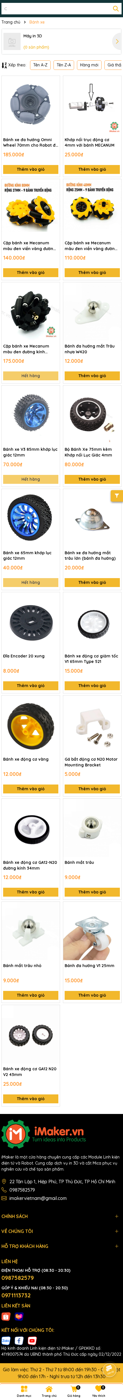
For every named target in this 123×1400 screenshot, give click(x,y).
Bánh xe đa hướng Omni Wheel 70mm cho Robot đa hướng (30, 142)
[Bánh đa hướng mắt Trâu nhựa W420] (92, 311)
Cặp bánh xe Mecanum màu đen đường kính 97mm (26, 349)
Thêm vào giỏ (31, 169)
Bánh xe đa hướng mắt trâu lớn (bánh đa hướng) (90, 555)
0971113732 (16, 1295)
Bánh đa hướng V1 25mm (89, 965)
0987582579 (22, 1190)
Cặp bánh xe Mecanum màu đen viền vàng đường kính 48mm (91, 246)
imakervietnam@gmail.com (38, 1198)
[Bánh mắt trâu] (92, 828)
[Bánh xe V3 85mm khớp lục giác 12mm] (31, 415)
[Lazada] (19, 1316)
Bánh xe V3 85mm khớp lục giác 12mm (30, 452)
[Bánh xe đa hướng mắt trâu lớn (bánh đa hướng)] (92, 518)
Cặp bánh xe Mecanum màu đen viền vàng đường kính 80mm (29, 246)
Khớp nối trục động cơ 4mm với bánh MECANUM (89, 142)
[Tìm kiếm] (116, 8)
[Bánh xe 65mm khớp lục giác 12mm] (31, 518)
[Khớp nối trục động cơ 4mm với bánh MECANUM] (92, 105)
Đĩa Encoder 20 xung (24, 656)
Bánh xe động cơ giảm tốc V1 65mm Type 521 (91, 658)
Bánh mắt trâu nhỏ (22, 965)
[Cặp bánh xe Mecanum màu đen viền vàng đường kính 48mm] (92, 208)
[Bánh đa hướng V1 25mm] (92, 931)
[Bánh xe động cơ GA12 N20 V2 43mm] (31, 1034)
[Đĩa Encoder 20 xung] (31, 621)
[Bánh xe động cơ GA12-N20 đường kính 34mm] (31, 828)
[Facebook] (19, 1340)
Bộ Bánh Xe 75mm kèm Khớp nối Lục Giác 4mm (88, 452)
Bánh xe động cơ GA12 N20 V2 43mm (29, 1071)
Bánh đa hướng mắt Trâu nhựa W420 (90, 349)
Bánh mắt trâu (79, 862)
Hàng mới (89, 65)
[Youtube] (32, 1340)
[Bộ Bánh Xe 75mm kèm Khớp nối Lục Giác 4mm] (92, 415)
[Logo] (61, 1134)
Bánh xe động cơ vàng (26, 759)
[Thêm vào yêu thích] (53, 82)
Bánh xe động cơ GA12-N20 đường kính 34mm (30, 865)
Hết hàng (30, 375)
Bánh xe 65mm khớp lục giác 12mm (27, 555)
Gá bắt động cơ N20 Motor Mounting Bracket (91, 762)
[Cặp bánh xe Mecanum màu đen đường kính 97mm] (31, 311)
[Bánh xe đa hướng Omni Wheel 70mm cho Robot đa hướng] (31, 105)
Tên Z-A (64, 65)
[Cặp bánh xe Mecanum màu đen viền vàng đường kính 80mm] (31, 208)
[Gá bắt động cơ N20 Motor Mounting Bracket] (92, 724)
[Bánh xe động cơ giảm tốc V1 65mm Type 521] (92, 621)
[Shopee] (6, 1316)
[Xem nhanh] (53, 102)
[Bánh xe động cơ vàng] (31, 724)
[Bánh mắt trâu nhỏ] (31, 931)
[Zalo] (6, 1340)
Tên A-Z (40, 65)
